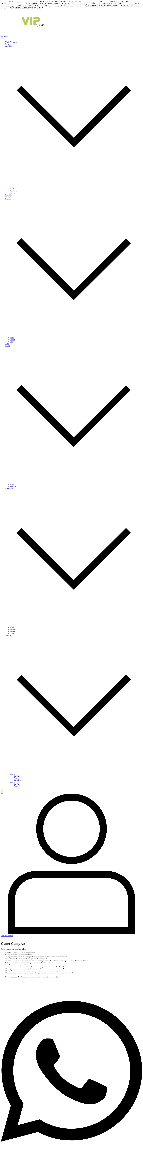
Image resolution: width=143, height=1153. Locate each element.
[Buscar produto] (2, 790)
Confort (12, 193)
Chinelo (12, 633)
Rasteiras (13, 185)
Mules (12, 338)
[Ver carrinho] (2, 938)
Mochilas (13, 486)
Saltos (12, 187)
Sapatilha (17, 780)
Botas (7, 44)
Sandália (13, 629)
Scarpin (12, 340)
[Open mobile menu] (2, 38)
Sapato (12, 631)
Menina (12, 774)
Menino (12, 782)
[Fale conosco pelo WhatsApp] (71, 1151)
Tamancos (13, 191)
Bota (11, 342)
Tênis (7, 344)
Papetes (12, 189)
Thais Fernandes (11, 42)
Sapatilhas (9, 195)
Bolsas (12, 484)
